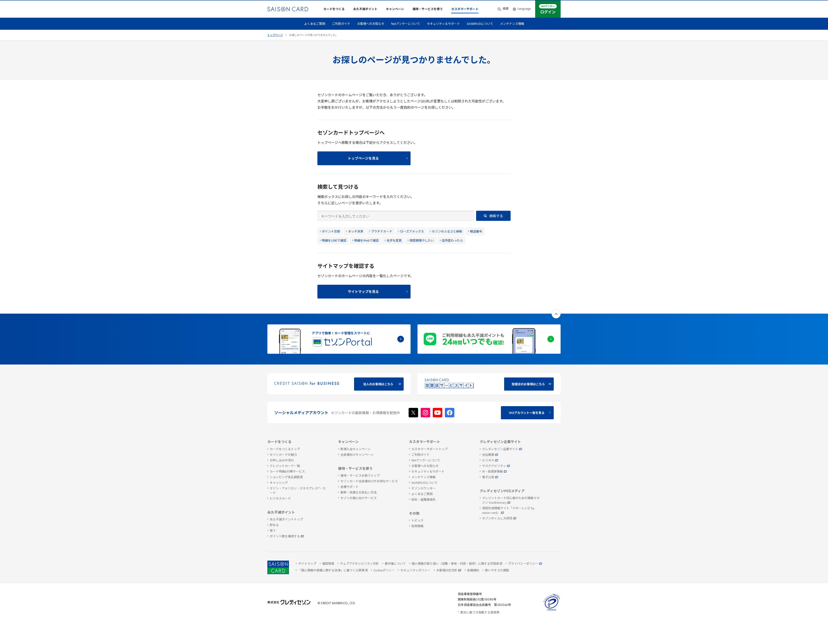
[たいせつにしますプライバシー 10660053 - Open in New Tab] (552, 610)
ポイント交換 (331, 231)
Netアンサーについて (405, 24)
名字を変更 (394, 240)
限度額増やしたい (422, 240)
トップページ (275, 35)
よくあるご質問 (314, 24)
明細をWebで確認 (366, 240)
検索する (496, 216)
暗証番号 (476, 231)
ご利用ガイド (341, 24)
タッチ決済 (355, 231)
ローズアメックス (412, 231)
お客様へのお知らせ (370, 24)
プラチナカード (381, 231)
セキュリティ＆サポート (443, 24)
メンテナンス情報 (512, 24)
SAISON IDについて (480, 24)
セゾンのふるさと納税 (447, 231)
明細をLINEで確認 (334, 240)
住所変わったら (452, 240)
